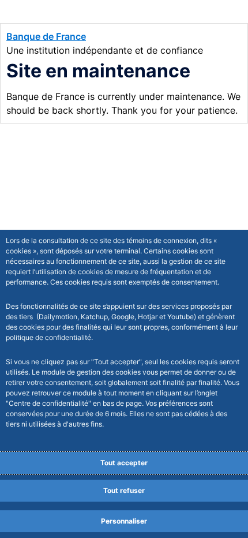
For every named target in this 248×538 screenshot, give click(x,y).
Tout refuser (124, 490)
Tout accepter (124, 462)
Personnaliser (124, 521)
